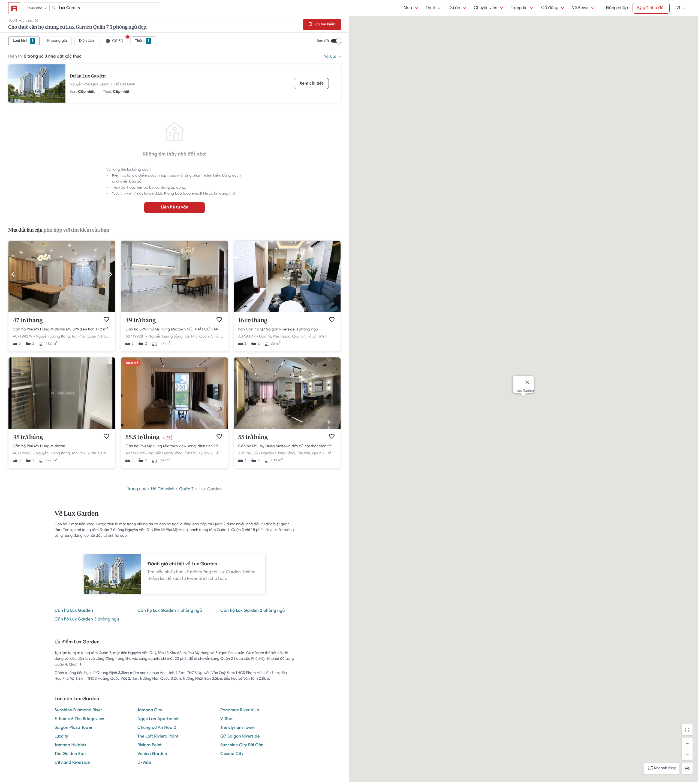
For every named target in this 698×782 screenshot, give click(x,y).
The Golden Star (70, 754)
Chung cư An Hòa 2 (156, 728)
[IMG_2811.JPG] (61, 311)
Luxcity (61, 737)
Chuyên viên (485, 8)
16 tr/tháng (252, 321)
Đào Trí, (265, 337)
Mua (408, 8)
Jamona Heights (70, 745)
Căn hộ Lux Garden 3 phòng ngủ (87, 619)
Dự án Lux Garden (88, 76)
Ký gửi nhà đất (651, 8)
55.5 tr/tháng (142, 437)
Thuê (430, 8)
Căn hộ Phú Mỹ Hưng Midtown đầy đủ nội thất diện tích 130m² (287, 446)
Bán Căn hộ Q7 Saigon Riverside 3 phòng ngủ (278, 330)
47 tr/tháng (28, 321)
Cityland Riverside (72, 763)
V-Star (226, 719)
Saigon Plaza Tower (74, 728)
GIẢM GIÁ (132, 363)
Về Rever (580, 8)
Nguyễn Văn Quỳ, (84, 84)
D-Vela (144, 763)
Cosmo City (231, 754)
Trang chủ (136, 489)
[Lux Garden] (36, 83)
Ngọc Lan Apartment (158, 719)
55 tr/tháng (253, 437)
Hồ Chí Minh (125, 84)
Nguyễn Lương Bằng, (53, 337)
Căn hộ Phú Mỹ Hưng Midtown (39, 446)
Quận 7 (186, 489)
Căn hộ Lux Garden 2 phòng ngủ (252, 611)
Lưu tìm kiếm (324, 24)
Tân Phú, (79, 337)
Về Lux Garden (77, 514)
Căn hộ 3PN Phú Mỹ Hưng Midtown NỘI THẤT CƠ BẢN (171, 330)
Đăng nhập (617, 8)
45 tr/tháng (28, 437)
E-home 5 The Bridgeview (79, 719)
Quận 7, (106, 84)
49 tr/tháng (140, 321)
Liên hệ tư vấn (174, 207)
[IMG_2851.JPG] (174, 311)
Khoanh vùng (665, 768)
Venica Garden (152, 754)
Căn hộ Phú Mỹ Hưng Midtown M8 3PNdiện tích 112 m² (60, 330)
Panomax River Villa (239, 710)
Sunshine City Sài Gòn (241, 745)
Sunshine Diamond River (78, 710)
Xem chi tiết (311, 84)
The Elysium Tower (237, 728)
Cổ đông (549, 8)
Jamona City (149, 710)
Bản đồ (323, 41)
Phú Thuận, (282, 337)
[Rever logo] (14, 8)
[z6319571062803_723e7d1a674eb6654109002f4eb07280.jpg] (61, 428)
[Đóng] (527, 382)
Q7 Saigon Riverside (240, 737)
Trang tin (519, 8)
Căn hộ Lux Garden (74, 611)
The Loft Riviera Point (157, 737)
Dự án (454, 8)
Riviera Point (149, 745)
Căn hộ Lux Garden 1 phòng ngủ (169, 611)
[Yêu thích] (106, 319)
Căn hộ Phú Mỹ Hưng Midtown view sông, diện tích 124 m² (174, 446)
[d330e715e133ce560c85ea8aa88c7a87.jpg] (174, 428)
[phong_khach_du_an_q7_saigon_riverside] (287, 311)
